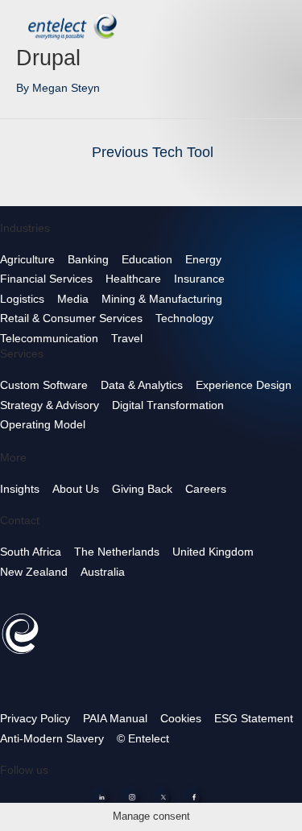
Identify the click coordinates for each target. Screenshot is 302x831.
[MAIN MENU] (277, 24)
